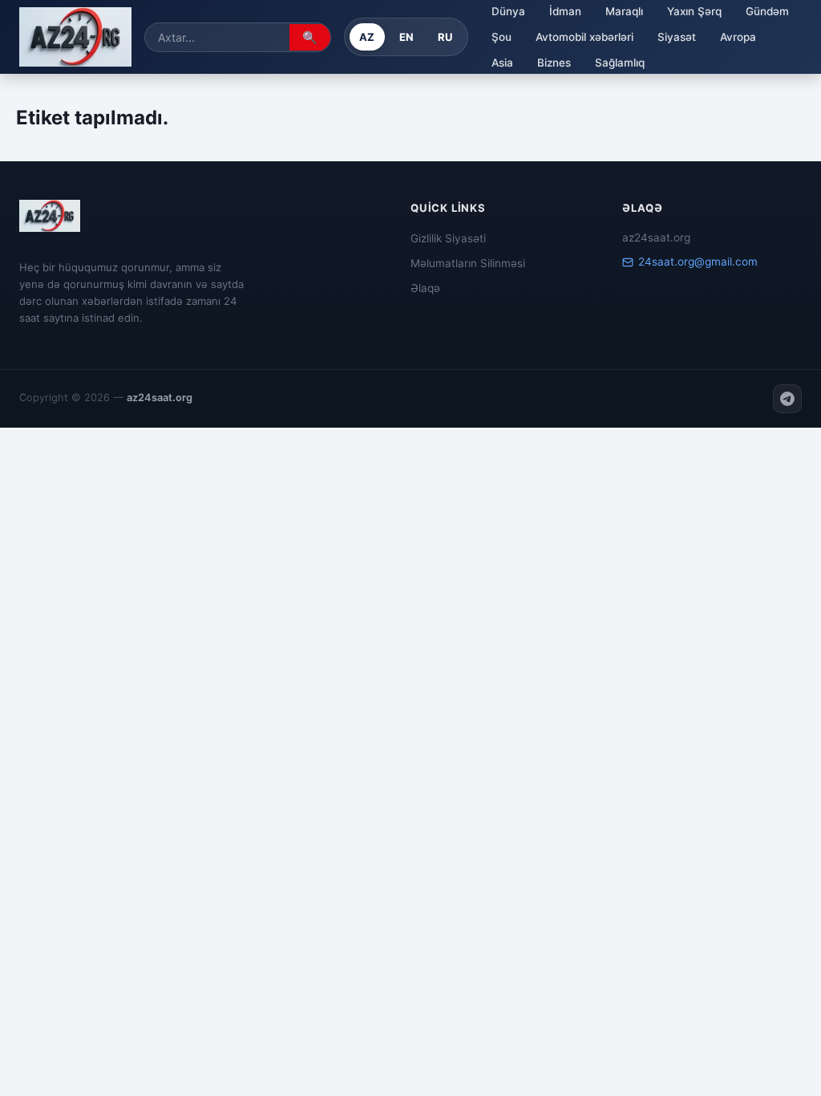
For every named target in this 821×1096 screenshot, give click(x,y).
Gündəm (767, 11)
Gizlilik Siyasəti (448, 238)
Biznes (554, 62)
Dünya (508, 11)
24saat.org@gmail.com (698, 261)
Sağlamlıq (620, 62)
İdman (565, 11)
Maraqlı (624, 11)
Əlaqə (425, 288)
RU (445, 36)
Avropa (738, 36)
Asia (502, 62)
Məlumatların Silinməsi (467, 263)
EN (407, 36)
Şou (501, 36)
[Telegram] (787, 398)
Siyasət (676, 36)
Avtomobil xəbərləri (584, 36)
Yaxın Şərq (694, 11)
